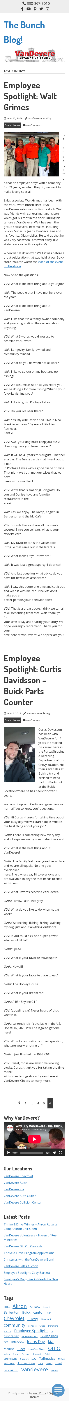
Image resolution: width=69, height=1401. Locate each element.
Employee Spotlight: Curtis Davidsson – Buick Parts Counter (32, 679)
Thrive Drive (26, 1363)
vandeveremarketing (39, 118)
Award (46, 1307)
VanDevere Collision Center (23, 1202)
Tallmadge (47, 1358)
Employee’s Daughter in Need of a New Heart (31, 1281)
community (14, 1325)
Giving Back (49, 1336)
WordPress (39, 1393)
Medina (9, 1349)
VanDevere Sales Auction (21, 1266)
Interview (17, 1342)
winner (54, 1370)
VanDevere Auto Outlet (20, 1196)
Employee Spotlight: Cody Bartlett (27, 1273)
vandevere (34, 1369)
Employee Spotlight (31, 1330)
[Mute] (54, 1153)
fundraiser (11, 1336)
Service (26, 1354)
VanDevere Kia (14, 1189)
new (21, 1348)
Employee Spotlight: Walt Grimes (30, 95)
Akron (20, 1305)
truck (40, 1363)
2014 (7, 1307)
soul (47, 1354)
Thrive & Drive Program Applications (29, 1253)
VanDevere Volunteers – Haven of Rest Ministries (30, 1237)
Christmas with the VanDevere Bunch (29, 1259)
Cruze (42, 1326)
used (49, 1363)
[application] (34, 1139)
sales (7, 1354)
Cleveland (46, 1319)
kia (51, 1341)
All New (35, 1307)
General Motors (30, 1336)
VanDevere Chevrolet (18, 1176)
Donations (53, 1326)
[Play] (8, 1153)
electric (7, 1331)
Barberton (11, 1312)
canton (38, 1312)
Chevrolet (14, 1318)
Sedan (16, 1354)
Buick (26, 1312)
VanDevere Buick (15, 1183)
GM (6, 1342)
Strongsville (10, 1358)
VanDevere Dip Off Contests (23, 1246)
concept (32, 1325)
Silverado (37, 1354)
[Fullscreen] (60, 1153)
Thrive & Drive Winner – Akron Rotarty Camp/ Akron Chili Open (30, 1226)
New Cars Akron (36, 1349)
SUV (33, 1358)
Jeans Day (36, 1341)
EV (52, 1331)
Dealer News (12, 125)
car (49, 1312)
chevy (32, 1318)
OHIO (54, 1348)
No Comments (34, 125)
